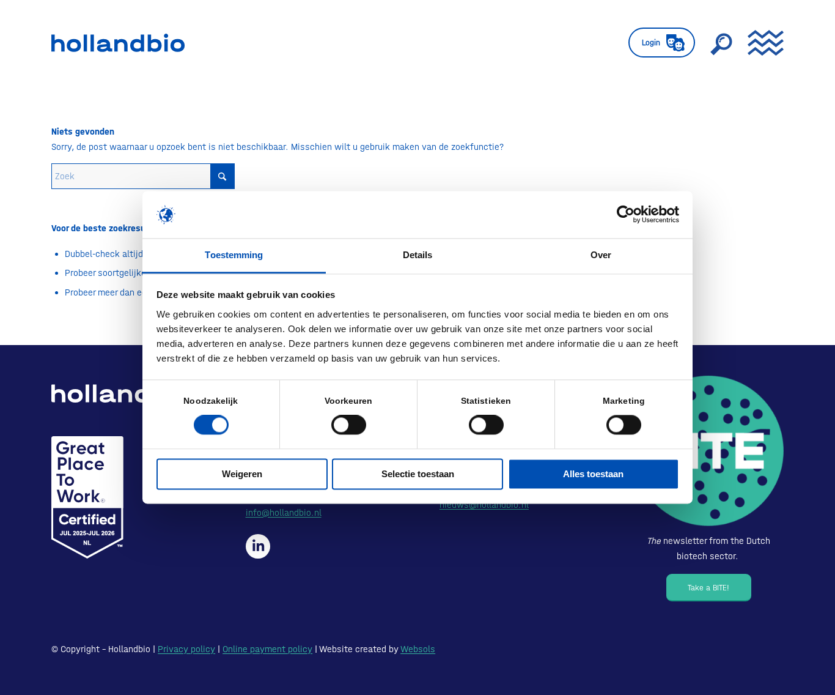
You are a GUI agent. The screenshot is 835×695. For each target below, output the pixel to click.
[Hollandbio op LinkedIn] (258, 546)
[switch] (348, 425)
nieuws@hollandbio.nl (484, 504)
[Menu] (762, 43)
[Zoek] (721, 43)
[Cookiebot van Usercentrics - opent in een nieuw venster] (625, 215)
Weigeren (242, 474)
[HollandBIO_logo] (118, 43)
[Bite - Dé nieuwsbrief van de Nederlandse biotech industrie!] (708, 451)
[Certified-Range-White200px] (87, 497)
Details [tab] (418, 255)
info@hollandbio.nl (284, 512)
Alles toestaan (593, 474)
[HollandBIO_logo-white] (122, 393)
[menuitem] (661, 43)
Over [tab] (600, 255)
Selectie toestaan (417, 474)
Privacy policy (186, 649)
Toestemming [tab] (234, 255)
